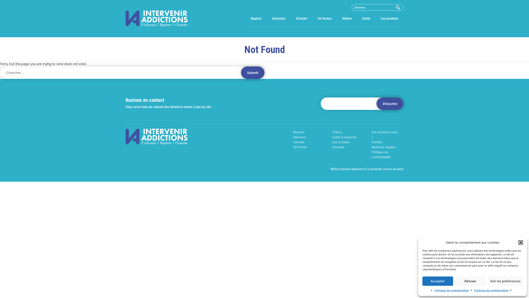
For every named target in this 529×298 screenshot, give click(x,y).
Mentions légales (384, 147)
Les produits (389, 18)
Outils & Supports (344, 137)
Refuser (470, 281)
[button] (521, 242)
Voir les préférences (505, 281)
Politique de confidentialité (452, 290)
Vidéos (347, 18)
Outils (366, 18)
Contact (377, 142)
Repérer (256, 18)
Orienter (301, 18)
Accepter (438, 281)
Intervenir (279, 18)
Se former (325, 18)
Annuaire (338, 147)
